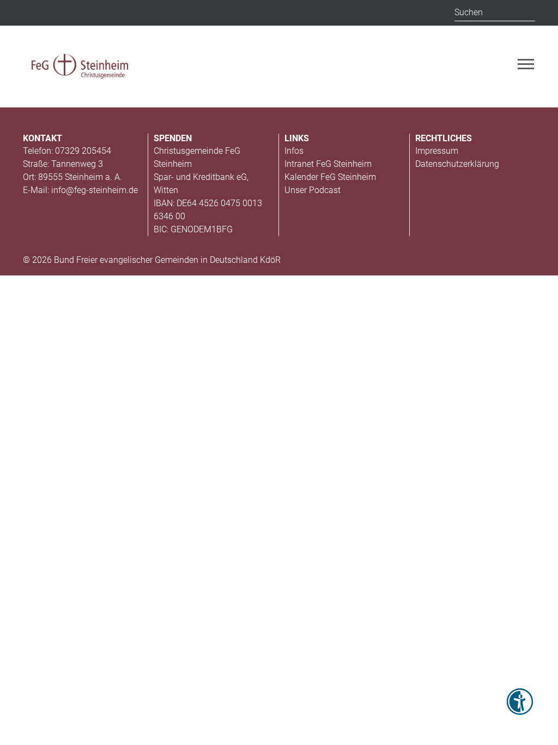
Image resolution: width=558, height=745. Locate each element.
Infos (294, 151)
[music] (77, 12)
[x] (54, 12)
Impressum (436, 151)
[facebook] (120, 13)
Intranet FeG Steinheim (328, 164)
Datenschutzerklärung (457, 164)
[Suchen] (526, 12)
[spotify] (142, 12)
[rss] (32, 13)
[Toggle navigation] (526, 64)
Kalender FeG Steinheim (330, 177)
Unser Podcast (312, 190)
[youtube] (99, 13)
